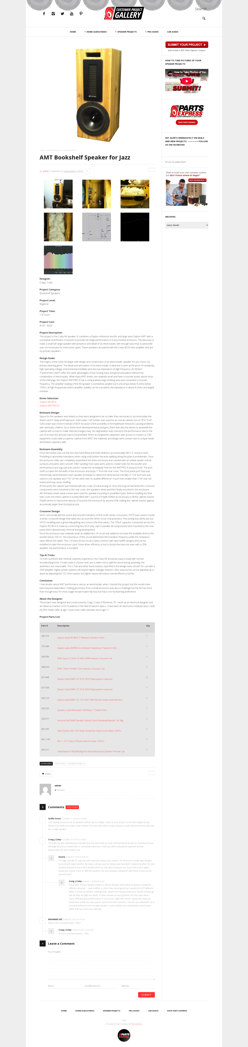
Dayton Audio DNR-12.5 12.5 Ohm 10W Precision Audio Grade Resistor (89, 699)
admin (46, 171)
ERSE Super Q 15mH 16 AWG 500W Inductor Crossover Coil (84, 658)
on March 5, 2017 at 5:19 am (74, 919)
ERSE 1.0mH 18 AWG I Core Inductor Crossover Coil (81, 668)
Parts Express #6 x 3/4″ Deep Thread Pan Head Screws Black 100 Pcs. (89, 730)
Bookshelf (61, 763)
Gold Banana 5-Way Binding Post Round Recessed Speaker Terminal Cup (91, 751)
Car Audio (172, 31)
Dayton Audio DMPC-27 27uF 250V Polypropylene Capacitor (85, 689)
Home (73, 31)
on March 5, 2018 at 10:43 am (77, 857)
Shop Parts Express (177, 1010)
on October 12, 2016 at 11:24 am (74, 818)
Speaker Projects (127, 31)
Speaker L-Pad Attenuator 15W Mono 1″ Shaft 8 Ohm (82, 710)
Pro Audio (153, 31)
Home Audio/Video (97, 31)
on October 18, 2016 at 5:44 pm (74, 839)
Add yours (72, 807)
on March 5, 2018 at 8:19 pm (93, 881)
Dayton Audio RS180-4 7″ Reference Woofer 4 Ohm (80, 637)
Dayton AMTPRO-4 (49, 405)
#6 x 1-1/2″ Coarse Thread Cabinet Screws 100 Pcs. (81, 741)
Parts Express (137, 1024)
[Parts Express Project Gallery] (124, 13)
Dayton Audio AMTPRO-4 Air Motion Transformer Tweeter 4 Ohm (87, 648)
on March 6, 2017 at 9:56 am (83, 930)
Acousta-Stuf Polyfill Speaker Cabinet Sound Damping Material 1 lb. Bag (90, 720)
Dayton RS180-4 (48, 401)
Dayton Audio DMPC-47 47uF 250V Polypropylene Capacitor (85, 679)
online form (180, 162)
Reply (91, 818)
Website (61, 790)
